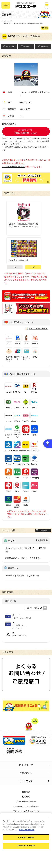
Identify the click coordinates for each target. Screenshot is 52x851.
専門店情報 (44, 46)
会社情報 (26, 791)
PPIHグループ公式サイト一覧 (26, 811)
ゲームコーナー (19, 625)
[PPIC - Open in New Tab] (38, 743)
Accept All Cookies (26, 846)
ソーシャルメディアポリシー (26, 806)
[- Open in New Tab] (26, 300)
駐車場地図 (40, 540)
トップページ (7, 21)
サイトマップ (25, 781)
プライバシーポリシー (26, 801)
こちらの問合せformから (13, 166)
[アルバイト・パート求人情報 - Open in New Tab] (26, 178)
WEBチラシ (27, 46)
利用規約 (26, 796)
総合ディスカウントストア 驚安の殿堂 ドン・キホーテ (26, 5)
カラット (16, 615)
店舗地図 (43, 531)
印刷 (46, 28)
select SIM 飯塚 (19, 635)
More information (26, 830)
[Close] (48, 817)
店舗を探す (26, 705)
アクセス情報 (10, 46)
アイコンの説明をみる (38, 328)
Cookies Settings (26, 837)
